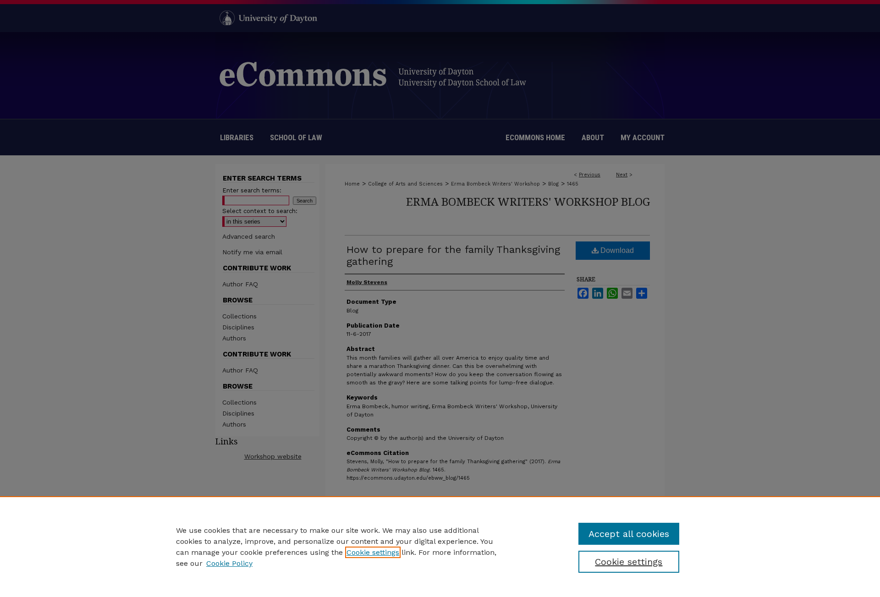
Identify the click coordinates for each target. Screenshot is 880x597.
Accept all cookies (628, 533)
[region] (440, 546)
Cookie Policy (229, 563)
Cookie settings (372, 552)
